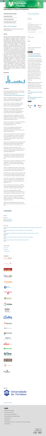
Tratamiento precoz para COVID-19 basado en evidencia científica (16, 239)
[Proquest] (8, 294)
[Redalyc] (8, 264)
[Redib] (8, 328)
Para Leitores (6, 247)
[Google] (8, 277)
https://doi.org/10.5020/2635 (11, 26)
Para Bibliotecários (7, 251)
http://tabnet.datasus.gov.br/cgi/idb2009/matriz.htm (14, 95)
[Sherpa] (8, 348)
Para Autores (6, 249)
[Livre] (8, 319)
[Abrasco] (8, 324)
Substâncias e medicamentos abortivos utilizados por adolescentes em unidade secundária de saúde (23, 227)
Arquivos (8, 4)
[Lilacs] (8, 288)
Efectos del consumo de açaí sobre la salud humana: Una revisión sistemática (18, 237)
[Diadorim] (8, 283)
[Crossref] (8, 334)
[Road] (8, 344)
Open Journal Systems (8, 402)
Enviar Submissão (7, 210)
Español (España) (8, 219)
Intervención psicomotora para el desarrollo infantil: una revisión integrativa (18, 230)
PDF (30, 13)
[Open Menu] (4, 1)
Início (4, 4)
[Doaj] (8, 258)
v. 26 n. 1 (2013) (13, 4)
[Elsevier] (8, 366)
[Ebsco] (8, 339)
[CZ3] (8, 312)
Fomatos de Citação (31, 31)
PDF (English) (35, 13)
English (6, 217)
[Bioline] (8, 355)
